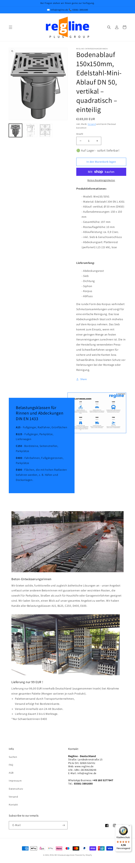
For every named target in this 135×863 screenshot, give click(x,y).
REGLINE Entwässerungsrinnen (62, 855)
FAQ (11, 764)
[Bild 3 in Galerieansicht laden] (45, 130)
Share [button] (83, 379)
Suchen (13, 756)
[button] (10, 27)
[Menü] (129, 826)
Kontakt (13, 804)
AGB (11, 772)
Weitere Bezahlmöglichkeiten (101, 180)
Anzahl (79, 133)
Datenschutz (16, 788)
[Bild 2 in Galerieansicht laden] (30, 130)
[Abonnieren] (63, 825)
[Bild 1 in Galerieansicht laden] (15, 130)
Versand (92, 124)
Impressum (15, 780)
